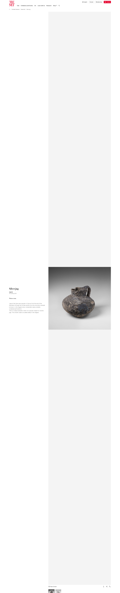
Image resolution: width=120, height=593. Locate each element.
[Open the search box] (59, 5)
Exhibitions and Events (27, 5)
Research (48, 5)
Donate (91, 2)
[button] (79, 298)
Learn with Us (41, 5)
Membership (99, 2)
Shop (54, 5)
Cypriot (11, 292)
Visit (18, 5)
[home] (9, 9)
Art (35, 5)
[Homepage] (11, 3)
